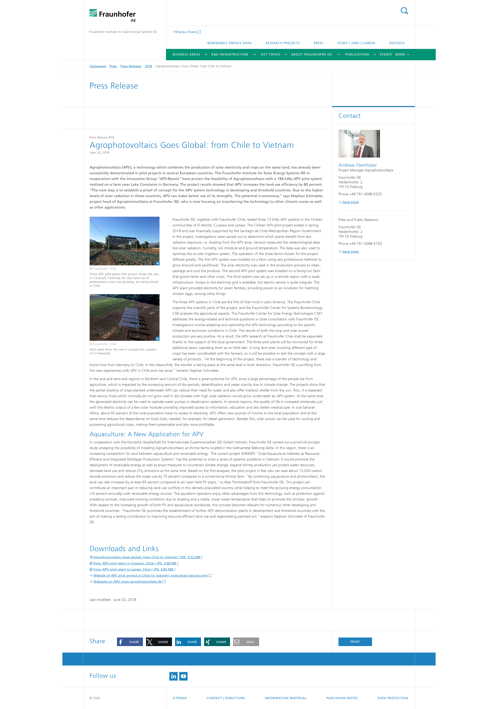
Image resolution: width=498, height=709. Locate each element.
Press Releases (130, 66)
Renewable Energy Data (229, 43)
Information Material (286, 698)
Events (386, 54)
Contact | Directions (226, 698)
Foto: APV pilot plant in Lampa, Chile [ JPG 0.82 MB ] (134, 569)
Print (355, 642)
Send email (350, 202)
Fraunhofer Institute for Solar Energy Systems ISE (123, 32)
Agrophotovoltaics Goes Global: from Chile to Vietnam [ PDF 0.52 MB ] (148, 557)
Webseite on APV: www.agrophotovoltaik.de (128, 581)
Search (404, 10)
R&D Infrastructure (229, 54)
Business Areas (186, 54)
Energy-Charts (186, 31)
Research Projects (283, 43)
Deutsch (396, 43)
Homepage (98, 66)
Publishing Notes (342, 698)
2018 (148, 66)
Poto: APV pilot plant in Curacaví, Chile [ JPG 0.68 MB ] (136, 563)
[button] (130, 642)
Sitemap (180, 698)
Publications (357, 54)
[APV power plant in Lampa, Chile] (121, 317)
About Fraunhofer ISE (311, 54)
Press (318, 43)
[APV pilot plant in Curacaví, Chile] (121, 241)
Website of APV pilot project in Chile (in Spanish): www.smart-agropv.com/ (151, 575)
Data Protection (393, 698)
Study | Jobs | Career (356, 43)
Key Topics (270, 54)
